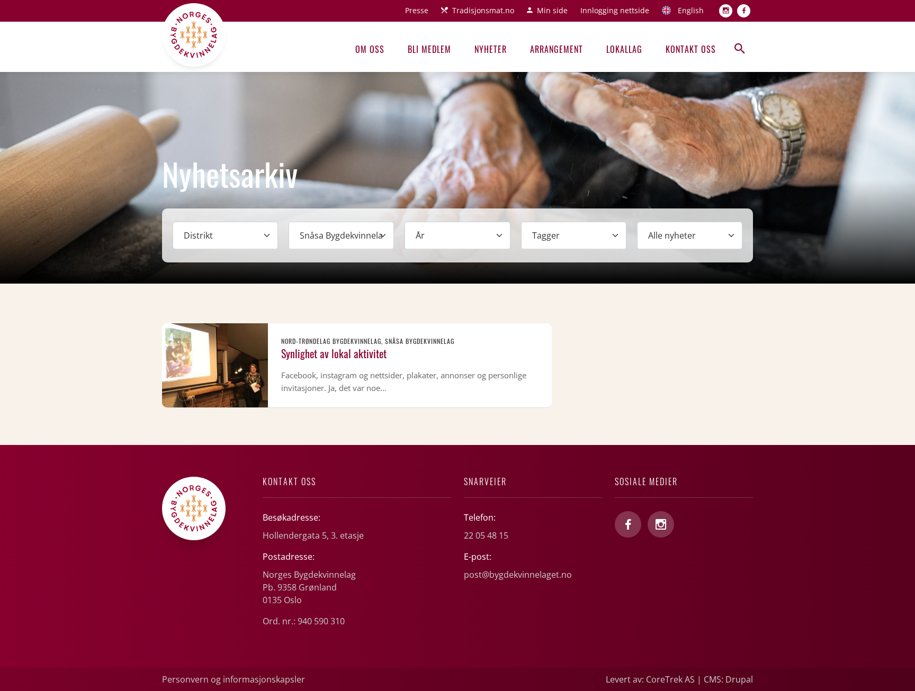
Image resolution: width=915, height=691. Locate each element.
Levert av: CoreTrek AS (650, 679)
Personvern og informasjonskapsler (233, 679)
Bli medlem (429, 49)
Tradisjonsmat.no (483, 10)
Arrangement (556, 49)
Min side (552, 10)
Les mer (357, 365)
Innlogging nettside (614, 10)
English (691, 10)
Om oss (369, 49)
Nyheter (490, 49)
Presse (416, 10)
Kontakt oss (691, 49)
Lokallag (624, 49)
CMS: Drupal (728, 679)
